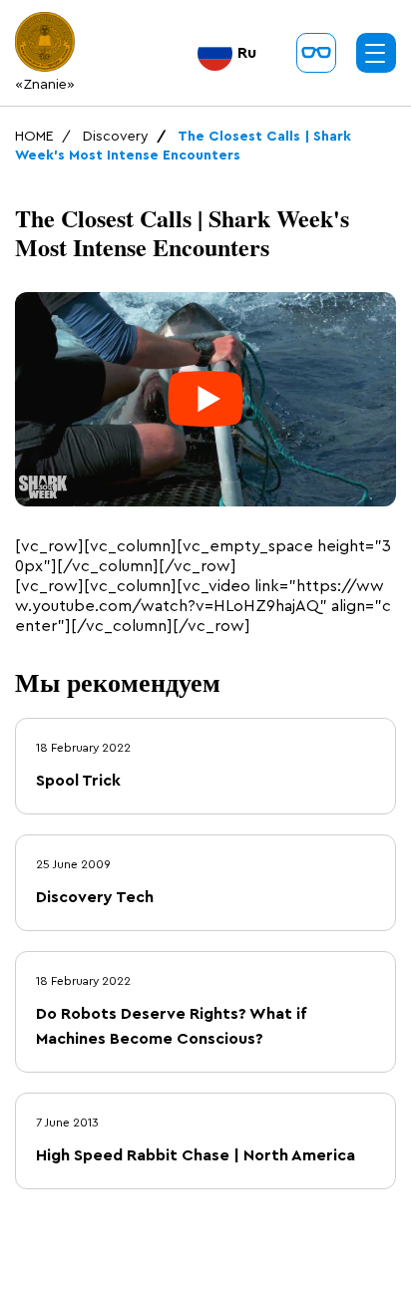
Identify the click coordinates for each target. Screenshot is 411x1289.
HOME (34, 137)
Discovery (116, 137)
